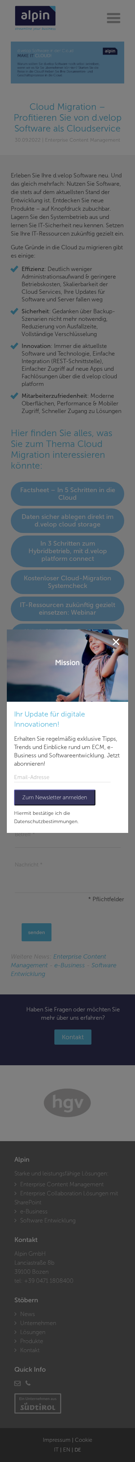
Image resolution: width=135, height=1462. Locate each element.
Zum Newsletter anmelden (54, 797)
